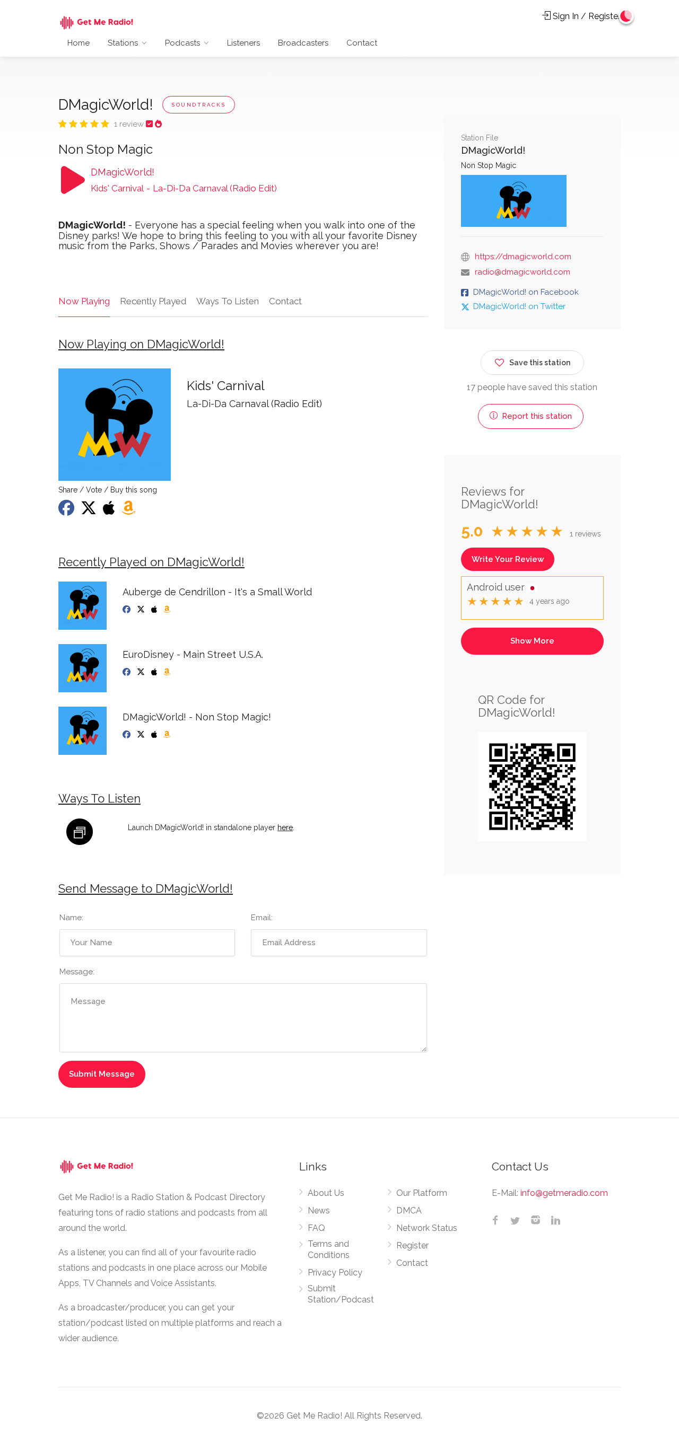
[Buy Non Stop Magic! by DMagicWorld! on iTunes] (155, 734)
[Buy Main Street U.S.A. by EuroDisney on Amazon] (167, 672)
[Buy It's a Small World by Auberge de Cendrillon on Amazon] (167, 609)
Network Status (426, 1228)
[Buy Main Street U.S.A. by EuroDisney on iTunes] (155, 672)
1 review (130, 124)
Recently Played (153, 301)
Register (412, 1245)
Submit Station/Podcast (341, 1294)
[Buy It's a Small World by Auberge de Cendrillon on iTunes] (155, 609)
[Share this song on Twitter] (90, 511)
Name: (71, 917)
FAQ (316, 1228)
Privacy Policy (335, 1272)
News (319, 1210)
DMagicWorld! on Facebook (526, 292)
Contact (361, 43)
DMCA (409, 1210)
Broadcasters (303, 43)
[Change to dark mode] (626, 16)
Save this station (539, 362)
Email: (262, 917)
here (285, 827)
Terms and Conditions (329, 1249)
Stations (123, 43)
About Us (326, 1193)
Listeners (243, 43)
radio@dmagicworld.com (522, 272)
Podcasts (182, 43)
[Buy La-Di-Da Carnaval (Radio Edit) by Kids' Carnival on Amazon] (129, 511)
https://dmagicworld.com (523, 256)
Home (78, 43)
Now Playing (84, 301)
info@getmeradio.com (564, 1193)
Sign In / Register (586, 16)
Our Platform (421, 1193)
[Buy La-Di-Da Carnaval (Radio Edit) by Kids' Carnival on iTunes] (110, 511)
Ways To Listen (227, 301)
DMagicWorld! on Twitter (519, 306)
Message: (76, 971)
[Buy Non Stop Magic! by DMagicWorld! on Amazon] (167, 734)
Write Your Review (508, 559)
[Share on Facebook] (67, 511)
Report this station (536, 416)
